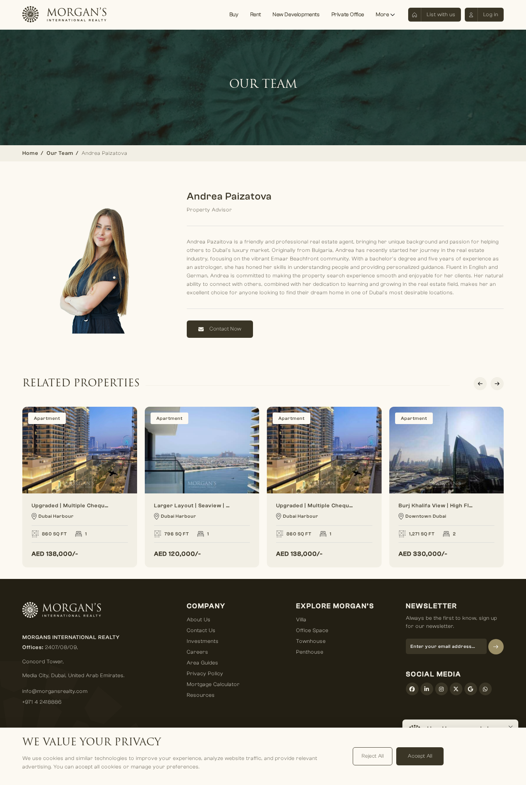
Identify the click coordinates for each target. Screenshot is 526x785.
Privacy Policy (205, 674)
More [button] (383, 15)
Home (30, 153)
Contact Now (225, 329)
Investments (203, 641)
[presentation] (480, 383)
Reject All (373, 756)
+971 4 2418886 (42, 702)
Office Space (312, 630)
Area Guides (202, 663)
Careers (197, 652)
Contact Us (201, 630)
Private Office (348, 15)
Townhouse (311, 641)
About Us (199, 620)
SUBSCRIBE (496, 646)
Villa (301, 620)
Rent (255, 15)
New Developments (296, 15)
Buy (234, 15)
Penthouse (309, 652)
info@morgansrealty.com (55, 691)
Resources (201, 695)
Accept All (420, 756)
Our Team (60, 153)
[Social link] (412, 689)
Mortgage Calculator (213, 684)
